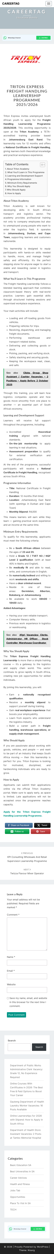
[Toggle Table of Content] (41, 164)
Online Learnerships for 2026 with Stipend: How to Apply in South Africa (26, 1119)
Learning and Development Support (25, 175)
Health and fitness (20, 1184)
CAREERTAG (10, 3)
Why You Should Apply (18, 186)
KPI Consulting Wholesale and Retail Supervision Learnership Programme (27, 857)
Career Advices (18, 1177)
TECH (13, 1209)
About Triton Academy (18, 169)
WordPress (42, 1247)
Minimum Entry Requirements (22, 183)
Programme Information (19, 179)
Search (12, 1040)
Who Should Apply (16, 189)
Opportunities (17, 1196)
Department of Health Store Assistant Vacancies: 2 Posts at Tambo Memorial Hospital (25, 1134)
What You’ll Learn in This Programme (25, 172)
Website (11, 984)
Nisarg (31, 1250)
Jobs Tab (15, 1190)
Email (11, 970)
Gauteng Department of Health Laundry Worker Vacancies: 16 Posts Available (27, 1105)
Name (11, 956)
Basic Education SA (20, 1165)
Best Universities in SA (22, 1171)
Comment (13, 914)
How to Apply (14, 193)
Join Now (44, 38)
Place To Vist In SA (20, 1203)
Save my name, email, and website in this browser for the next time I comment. (28, 1002)
